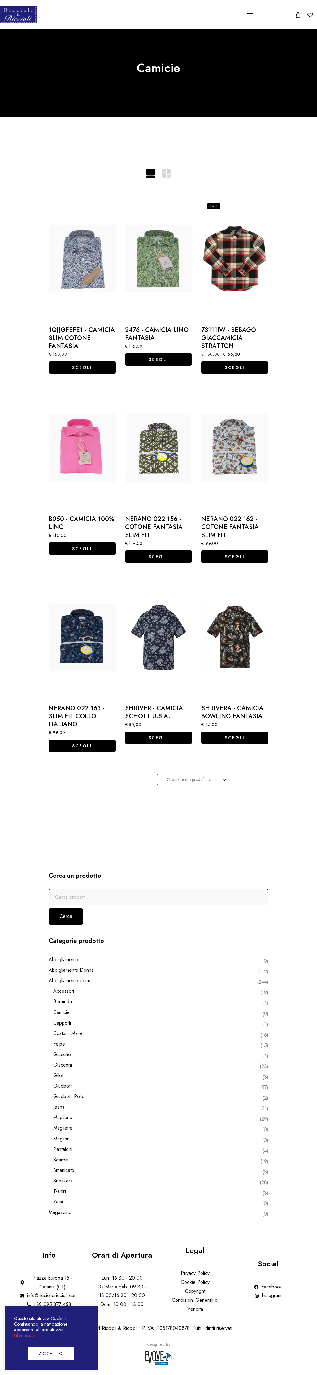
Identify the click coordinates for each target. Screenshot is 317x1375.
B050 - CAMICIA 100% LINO (81, 523)
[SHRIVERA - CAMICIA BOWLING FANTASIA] (234, 637)
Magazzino (60, 1212)
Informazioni (25, 1335)
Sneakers (62, 1180)
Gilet (58, 1075)
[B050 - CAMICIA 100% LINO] (82, 448)
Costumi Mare (67, 1033)
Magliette (62, 1127)
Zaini (58, 1201)
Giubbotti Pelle (69, 1096)
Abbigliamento (63, 959)
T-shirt (59, 1191)
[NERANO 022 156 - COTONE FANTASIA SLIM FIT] (158, 448)
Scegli (82, 367)
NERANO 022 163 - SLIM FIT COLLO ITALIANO (76, 716)
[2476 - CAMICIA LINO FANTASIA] (158, 258)
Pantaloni (62, 1149)
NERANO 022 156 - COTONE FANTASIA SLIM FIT (154, 527)
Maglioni (62, 1138)
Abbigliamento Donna (71, 970)
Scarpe (60, 1159)
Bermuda (62, 1001)
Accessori (63, 991)
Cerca (65, 916)
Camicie (61, 1012)
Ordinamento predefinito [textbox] (189, 779)
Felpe (59, 1043)
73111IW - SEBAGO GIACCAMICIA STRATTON (228, 338)
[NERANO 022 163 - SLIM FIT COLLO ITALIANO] (82, 637)
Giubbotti (62, 1085)
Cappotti (62, 1022)
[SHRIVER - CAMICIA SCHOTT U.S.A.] (158, 637)
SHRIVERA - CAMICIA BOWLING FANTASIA (232, 712)
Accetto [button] (51, 1353)
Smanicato (63, 1170)
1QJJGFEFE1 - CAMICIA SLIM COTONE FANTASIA (82, 338)
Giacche (62, 1054)
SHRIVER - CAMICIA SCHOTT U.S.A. (154, 712)
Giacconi (62, 1064)
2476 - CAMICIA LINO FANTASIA (157, 334)
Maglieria (62, 1117)
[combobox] (194, 779)
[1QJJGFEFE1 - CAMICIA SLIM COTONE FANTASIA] (82, 258)
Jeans (58, 1106)
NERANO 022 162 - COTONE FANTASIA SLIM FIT (230, 527)
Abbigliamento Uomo (70, 980)
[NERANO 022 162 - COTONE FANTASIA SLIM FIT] (234, 448)
